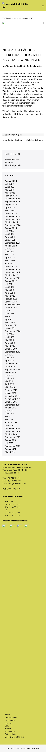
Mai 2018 (9, 381)
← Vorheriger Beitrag (12, 140)
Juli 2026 (9, 184)
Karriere (8, 723)
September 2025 (12, 201)
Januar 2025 (11, 213)
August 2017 (10, 407)
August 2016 (10, 440)
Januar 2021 (10, 328)
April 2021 (9, 319)
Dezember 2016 (12, 428)
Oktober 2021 (11, 307)
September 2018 (12, 369)
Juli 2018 (9, 375)
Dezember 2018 (12, 363)
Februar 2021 (11, 325)
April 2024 (10, 237)
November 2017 (12, 399)
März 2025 (10, 210)
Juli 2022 (9, 284)
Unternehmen (11, 717)
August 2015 (10, 449)
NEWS (7, 715)
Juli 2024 (9, 231)
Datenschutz (10, 734)
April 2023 (10, 257)
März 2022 (10, 296)
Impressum (10, 731)
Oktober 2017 (11, 402)
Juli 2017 (9, 410)
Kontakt (8, 728)
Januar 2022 (11, 301)
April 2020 (10, 343)
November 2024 (12, 219)
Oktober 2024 (11, 222)
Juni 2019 (9, 357)
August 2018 (10, 372)
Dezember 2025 (12, 198)
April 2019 (9, 360)
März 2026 (10, 193)
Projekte (19, 135)
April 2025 (10, 207)
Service (8, 726)
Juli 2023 (9, 248)
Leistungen (10, 720)
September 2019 (12, 352)
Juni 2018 (9, 378)
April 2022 (10, 293)
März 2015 (10, 452)
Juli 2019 (9, 354)
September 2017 (12, 405)
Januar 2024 (11, 240)
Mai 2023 (9, 254)
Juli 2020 (9, 334)
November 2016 (12, 431)
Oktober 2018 (11, 366)
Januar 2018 (10, 393)
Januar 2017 (10, 425)
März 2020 (10, 346)
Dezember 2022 (12, 269)
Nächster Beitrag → (35, 140)
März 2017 (10, 419)
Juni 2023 (9, 251)
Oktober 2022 (11, 275)
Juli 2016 (9, 443)
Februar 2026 (11, 195)
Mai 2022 (9, 290)
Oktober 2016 (11, 434)
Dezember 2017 (12, 396)
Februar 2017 (11, 422)
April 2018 (9, 384)
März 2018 (10, 387)
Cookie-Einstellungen (14, 737)
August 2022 (11, 281)
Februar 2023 (11, 263)
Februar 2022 (11, 299)
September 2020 (12, 331)
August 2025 (11, 204)
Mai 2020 (9, 340)
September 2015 (12, 446)
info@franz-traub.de (17, 483)
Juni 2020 (9, 337)
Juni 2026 (9, 187)
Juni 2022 (9, 287)
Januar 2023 (11, 266)
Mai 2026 (9, 190)
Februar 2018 (11, 390)
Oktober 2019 (11, 349)
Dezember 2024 (12, 216)
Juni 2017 (9, 413)
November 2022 (12, 272)
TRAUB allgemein (13, 165)
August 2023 (11, 246)
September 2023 (12, 243)
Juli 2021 (9, 310)
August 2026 (11, 181)
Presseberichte (12, 159)
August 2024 (11, 228)
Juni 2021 (9, 313)
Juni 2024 (9, 234)
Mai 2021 (9, 316)
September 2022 (12, 278)
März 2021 (10, 322)
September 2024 (12, 225)
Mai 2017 (9, 416)
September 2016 (12, 437)
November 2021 (12, 304)
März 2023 (10, 260)
